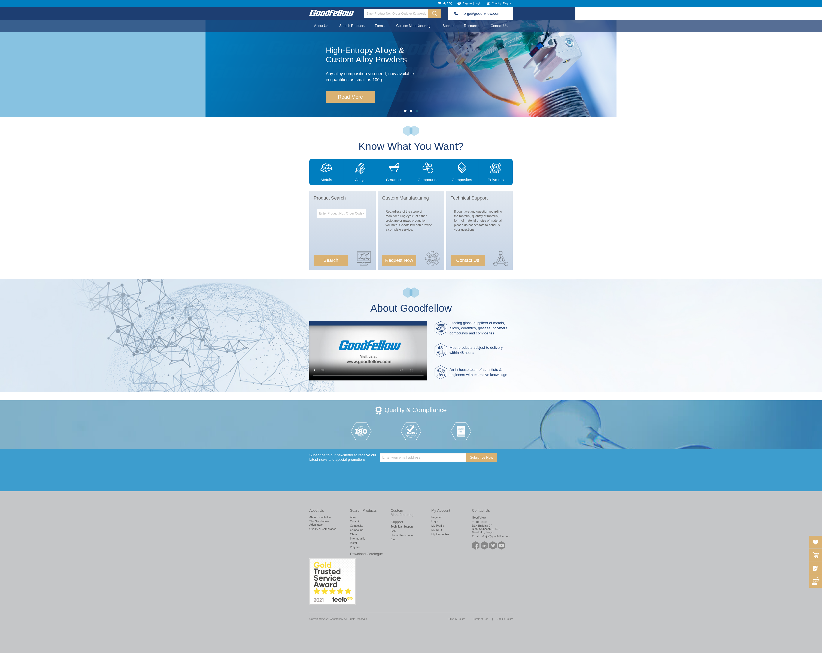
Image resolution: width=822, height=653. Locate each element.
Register (436, 517)
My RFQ (447, 3)
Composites (462, 180)
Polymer (355, 547)
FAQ (393, 530)
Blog (393, 539)
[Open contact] (815, 581)
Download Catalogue (366, 554)
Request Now (399, 260)
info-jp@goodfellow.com (480, 13)
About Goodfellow (320, 517)
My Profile (437, 525)
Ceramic (355, 521)
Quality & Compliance (322, 529)
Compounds (428, 180)
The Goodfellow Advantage (319, 523)
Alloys (360, 180)
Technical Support (402, 526)
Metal (353, 542)
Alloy (353, 517)
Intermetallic (357, 538)
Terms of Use (480, 618)
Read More (350, 97)
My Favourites (440, 534)
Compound (356, 530)
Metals (326, 180)
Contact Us (499, 26)
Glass (353, 534)
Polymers (496, 180)
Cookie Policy (505, 618)
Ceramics (394, 180)
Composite (356, 525)
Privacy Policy (456, 618)
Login (434, 521)
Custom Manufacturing (413, 26)
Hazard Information (402, 535)
